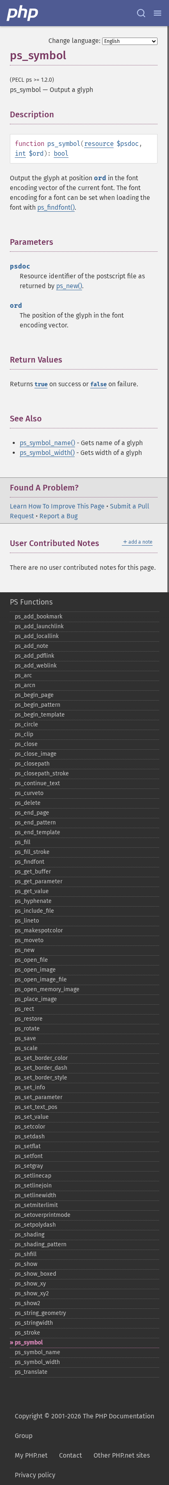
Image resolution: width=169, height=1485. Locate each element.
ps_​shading (29, 1234)
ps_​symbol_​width (37, 1362)
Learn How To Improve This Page (57, 506)
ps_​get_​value (32, 891)
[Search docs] (141, 13)
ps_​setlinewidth (35, 1195)
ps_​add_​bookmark (38, 616)
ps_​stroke (27, 1332)
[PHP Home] (23, 13)
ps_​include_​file (34, 910)
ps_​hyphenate (33, 901)
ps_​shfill (26, 1254)
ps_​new (24, 950)
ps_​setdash (30, 1136)
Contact (70, 1455)
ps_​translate (31, 1372)
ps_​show (26, 1264)
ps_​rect (24, 1009)
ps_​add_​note (31, 646)
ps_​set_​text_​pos (36, 1107)
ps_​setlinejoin (33, 1185)
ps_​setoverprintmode (43, 1215)
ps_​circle (26, 724)
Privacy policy (35, 1475)
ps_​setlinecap (33, 1175)
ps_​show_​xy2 (32, 1293)
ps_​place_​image (36, 999)
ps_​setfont (29, 1156)
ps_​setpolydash (35, 1224)
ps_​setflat (28, 1146)
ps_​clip (24, 734)
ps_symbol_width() (47, 453)
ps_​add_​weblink (36, 665)
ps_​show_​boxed (35, 1273)
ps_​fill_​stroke (32, 852)
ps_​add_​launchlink (39, 626)
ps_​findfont (29, 861)
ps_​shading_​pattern (40, 1244)
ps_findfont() (56, 207)
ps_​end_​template (37, 832)
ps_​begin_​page (34, 695)
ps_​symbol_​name (37, 1352)
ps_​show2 (27, 1303)
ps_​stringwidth (34, 1322)
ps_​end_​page (32, 812)
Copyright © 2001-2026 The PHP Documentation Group (84, 1426)
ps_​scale (26, 1048)
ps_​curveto (29, 793)
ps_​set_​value (32, 1116)
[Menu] (157, 13)
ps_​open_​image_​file (41, 979)
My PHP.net (31, 1455)
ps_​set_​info (30, 1087)
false (98, 384)
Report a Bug (58, 516)
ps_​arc (23, 675)
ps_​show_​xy (30, 1283)
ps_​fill (22, 842)
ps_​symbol (29, 1342)
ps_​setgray (29, 1165)
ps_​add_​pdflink (34, 655)
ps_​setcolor (30, 1126)
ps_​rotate (27, 1028)
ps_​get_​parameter (38, 881)
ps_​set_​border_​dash (41, 1067)
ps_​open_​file (31, 959)
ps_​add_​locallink (37, 636)
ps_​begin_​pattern (37, 704)
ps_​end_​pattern (35, 822)
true (41, 384)
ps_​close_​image (36, 753)
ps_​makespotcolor (39, 930)
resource (99, 144)
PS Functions (31, 602)
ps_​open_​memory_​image (47, 989)
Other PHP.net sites (122, 1455)
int (20, 153)
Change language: (74, 41)
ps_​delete (28, 803)
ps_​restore (29, 1018)
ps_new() (69, 286)
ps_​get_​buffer (33, 871)
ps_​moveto (29, 940)
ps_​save (25, 1038)
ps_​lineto (27, 920)
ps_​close (26, 744)
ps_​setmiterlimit (36, 1205)
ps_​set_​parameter (38, 1097)
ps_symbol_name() (47, 443)
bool (61, 153)
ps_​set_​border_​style (41, 1077)
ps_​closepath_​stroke (42, 773)
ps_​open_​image (35, 969)
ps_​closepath (32, 763)
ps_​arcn (25, 685)
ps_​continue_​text (37, 783)
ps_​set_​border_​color (41, 1058)
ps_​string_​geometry (40, 1313)
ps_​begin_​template (40, 714)
